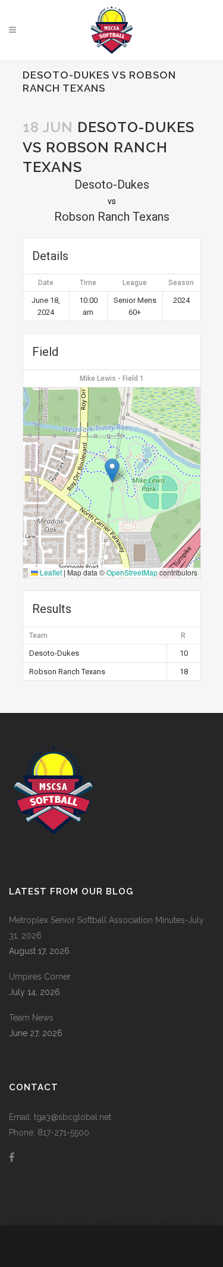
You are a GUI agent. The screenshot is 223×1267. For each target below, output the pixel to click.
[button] (112, 470)
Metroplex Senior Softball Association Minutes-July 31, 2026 (106, 927)
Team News (31, 1017)
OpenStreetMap (132, 572)
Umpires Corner (40, 976)
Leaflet (50, 572)
